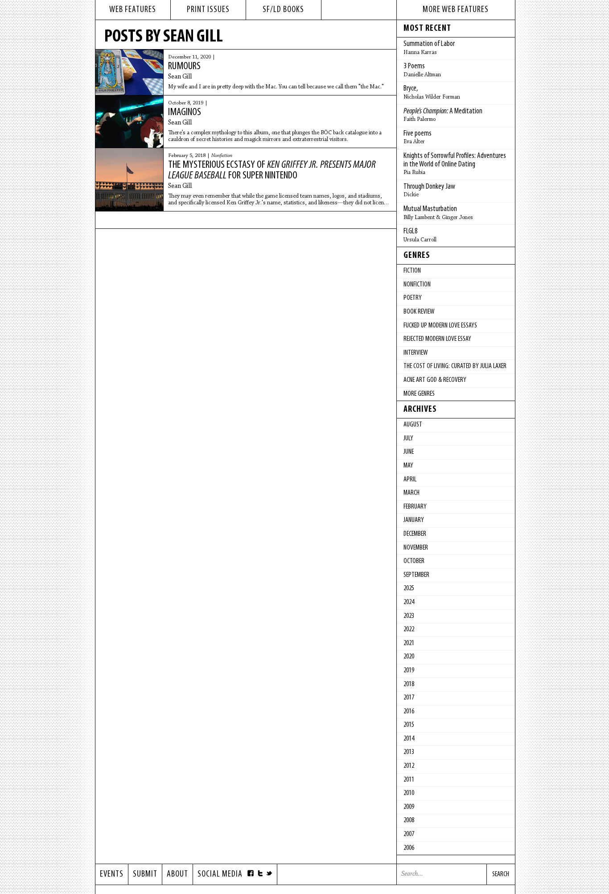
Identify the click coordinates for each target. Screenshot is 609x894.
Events (111, 874)
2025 (408, 588)
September (416, 575)
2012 (408, 766)
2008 (408, 820)
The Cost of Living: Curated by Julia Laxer (454, 366)
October (413, 561)
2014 (408, 738)
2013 (408, 752)
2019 (408, 670)
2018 (408, 684)
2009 (408, 807)
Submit (145, 874)
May (408, 465)
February (415, 506)
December (414, 534)
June (408, 451)
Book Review (418, 311)
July (408, 438)
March (411, 493)
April (409, 479)
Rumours (184, 66)
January (413, 520)
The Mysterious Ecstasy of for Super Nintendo (272, 170)
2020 (408, 656)
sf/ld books (283, 9)
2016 (408, 711)
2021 (408, 643)
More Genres (419, 393)
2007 (408, 834)
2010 (408, 793)
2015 (408, 724)
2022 (408, 629)
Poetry (412, 298)
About (177, 874)
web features (132, 9)
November (415, 547)
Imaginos (184, 112)
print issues (208, 9)
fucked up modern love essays (440, 325)
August (412, 424)
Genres (416, 255)
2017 (408, 697)
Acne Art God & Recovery (434, 380)
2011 (408, 779)
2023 (408, 616)
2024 (408, 602)
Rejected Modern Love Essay (437, 339)
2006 (408, 848)
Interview (415, 352)
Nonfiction (221, 155)
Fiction (412, 270)
